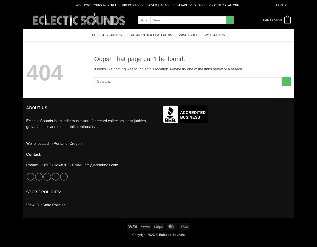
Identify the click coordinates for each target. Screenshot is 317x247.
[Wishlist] (246, 20)
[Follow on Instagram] (33, 5)
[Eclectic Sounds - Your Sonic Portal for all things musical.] (78, 20)
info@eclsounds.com (101, 165)
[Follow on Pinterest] (64, 177)
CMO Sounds (214, 35)
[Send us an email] (41, 5)
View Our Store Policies (45, 205)
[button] (253, 20)
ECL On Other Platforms (150, 35)
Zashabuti (188, 35)
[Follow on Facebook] (28, 5)
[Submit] (230, 20)
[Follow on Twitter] (37, 5)
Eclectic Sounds (107, 35)
